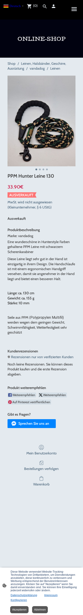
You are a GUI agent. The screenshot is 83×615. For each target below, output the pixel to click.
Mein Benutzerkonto (41, 453)
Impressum (51, 595)
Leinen (55, 68)
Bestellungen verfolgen (41, 469)
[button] (32, 423)
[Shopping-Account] (53, 6)
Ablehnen (40, 609)
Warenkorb (41, 484)
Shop (11, 63)
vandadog (37, 68)
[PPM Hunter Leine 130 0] (41, 121)
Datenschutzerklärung (24, 595)
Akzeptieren (19, 609)
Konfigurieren (19, 600)
